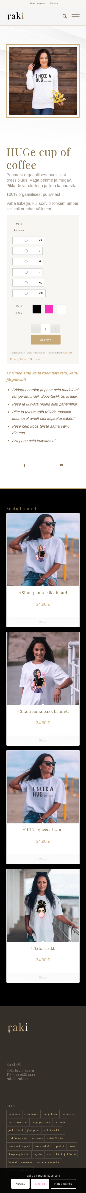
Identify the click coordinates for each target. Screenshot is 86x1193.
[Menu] (73, 16)
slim (49, 1154)
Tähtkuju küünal (66, 1154)
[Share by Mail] (61, 465)
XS (40, 240)
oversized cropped (19, 1146)
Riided (23, 359)
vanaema (26, 1162)
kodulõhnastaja (17, 1138)
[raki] (35, 16)
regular (37, 1154)
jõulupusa (33, 1130)
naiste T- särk (55, 1138)
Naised (67, 352)
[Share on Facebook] (24, 465)
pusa (38, 359)
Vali (44, 622)
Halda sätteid (63, 1183)
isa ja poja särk (41, 1122)
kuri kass (37, 1138)
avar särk (14, 1114)
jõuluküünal (15, 1130)
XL (40, 282)
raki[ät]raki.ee (17, 1079)
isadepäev (68, 1114)
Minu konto (37, 3)
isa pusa (60, 1122)
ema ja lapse (50, 1114)
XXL (41, 293)
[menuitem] (37, 3)
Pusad (14, 359)
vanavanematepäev (48, 1162)
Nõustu (20, 1183)
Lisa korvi (46, 339)
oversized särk (43, 1146)
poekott (60, 1146)
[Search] (62, 16)
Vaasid (12, 1162)
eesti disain (31, 1114)
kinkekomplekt (52, 1130)
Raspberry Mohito (18, 1154)
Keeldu (40, 1183)
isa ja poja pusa (18, 1122)
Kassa (54, 3)
